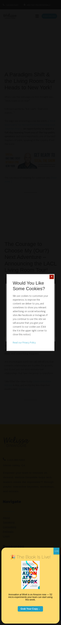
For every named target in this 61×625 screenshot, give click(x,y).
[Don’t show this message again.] (52, 277)
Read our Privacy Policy (24, 343)
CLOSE (56, 551)
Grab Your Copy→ (30, 609)
